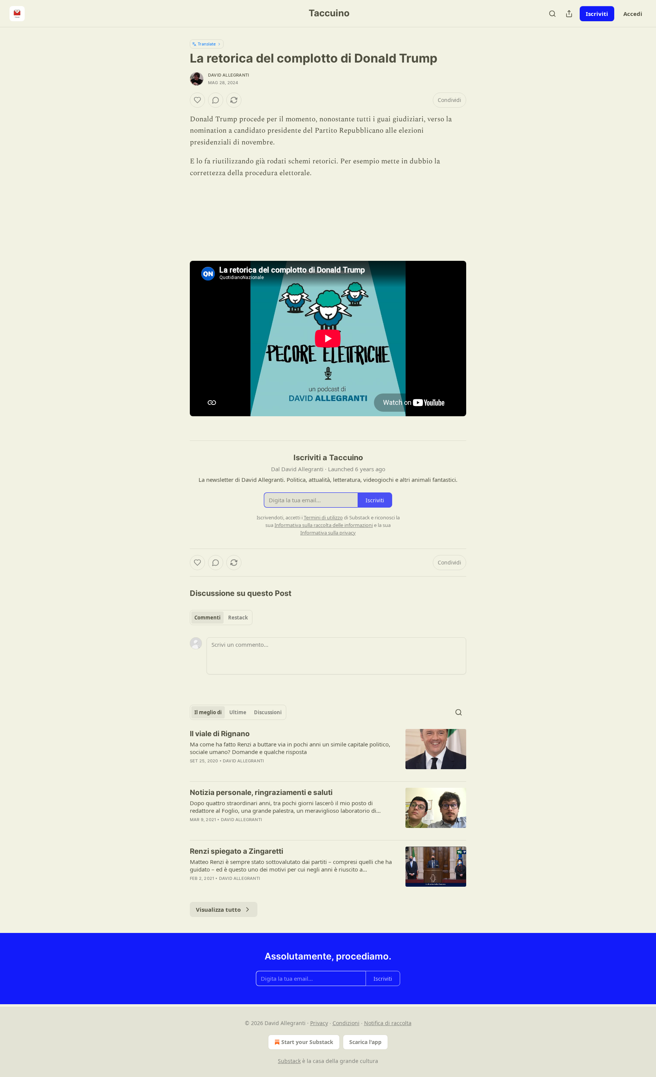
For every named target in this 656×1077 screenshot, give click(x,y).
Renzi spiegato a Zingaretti (236, 851)
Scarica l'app (365, 1042)
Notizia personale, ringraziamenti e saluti (261, 792)
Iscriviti (597, 13)
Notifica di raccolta (388, 1023)
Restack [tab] (238, 617)
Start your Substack (307, 1042)
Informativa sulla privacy (328, 532)
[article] (328, 752)
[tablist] (221, 617)
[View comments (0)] (215, 100)
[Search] (552, 13)
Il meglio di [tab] (208, 712)
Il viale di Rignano (220, 733)
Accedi (632, 13)
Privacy (319, 1023)
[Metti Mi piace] (197, 100)
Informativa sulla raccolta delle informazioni (323, 525)
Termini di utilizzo (323, 517)
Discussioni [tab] (268, 712)
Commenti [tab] (207, 617)
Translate (207, 44)
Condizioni (346, 1023)
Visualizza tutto (218, 909)
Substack (289, 1060)
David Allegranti (228, 75)
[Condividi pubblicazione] (569, 13)
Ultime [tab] (237, 712)
